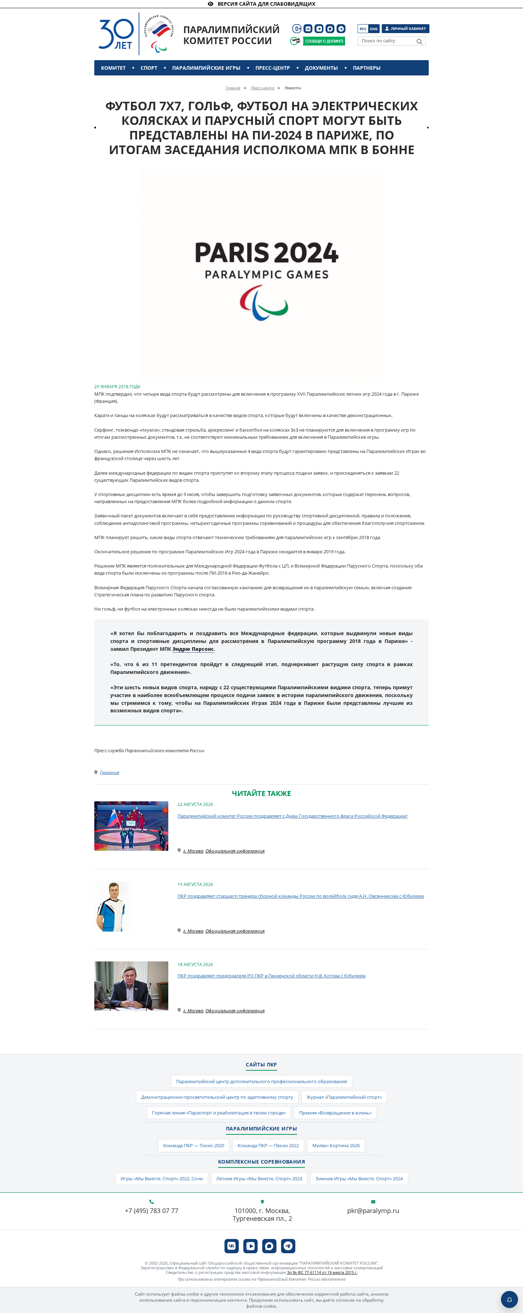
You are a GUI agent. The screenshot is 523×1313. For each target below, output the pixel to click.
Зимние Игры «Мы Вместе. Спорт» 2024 (359, 1178)
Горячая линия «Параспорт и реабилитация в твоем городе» (219, 1112)
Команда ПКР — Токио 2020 (193, 1145)
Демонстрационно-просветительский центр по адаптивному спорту (217, 1097)
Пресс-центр (272, 67)
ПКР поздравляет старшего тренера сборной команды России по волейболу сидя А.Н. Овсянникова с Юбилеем (301, 896)
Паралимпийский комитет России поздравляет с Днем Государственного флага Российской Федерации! (292, 816)
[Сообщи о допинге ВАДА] (295, 41)
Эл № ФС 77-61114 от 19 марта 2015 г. (322, 1272)
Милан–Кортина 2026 (336, 1145)
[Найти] (419, 41)
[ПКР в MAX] (330, 28)
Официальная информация (235, 851)
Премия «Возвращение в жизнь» (335, 1112)
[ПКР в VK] (307, 28)
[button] (378, 175)
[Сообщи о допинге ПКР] (323, 41)
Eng (373, 28)
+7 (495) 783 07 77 (151, 1211)
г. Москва (193, 851)
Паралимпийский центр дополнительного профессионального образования (261, 1081)
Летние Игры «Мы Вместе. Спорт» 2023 (259, 1178)
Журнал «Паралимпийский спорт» (344, 1097)
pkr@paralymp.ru (373, 1211)
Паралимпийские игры (206, 67)
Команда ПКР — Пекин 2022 (268, 1145)
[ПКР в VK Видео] (319, 28)
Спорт (149, 67)
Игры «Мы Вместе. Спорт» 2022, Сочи (162, 1178)
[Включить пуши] (509, 1299)
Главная (233, 87)
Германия (109, 772)
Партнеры (367, 67)
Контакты (116, 83)
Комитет (113, 67)
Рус (363, 28)
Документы (321, 67)
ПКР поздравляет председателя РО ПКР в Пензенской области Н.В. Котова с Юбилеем (272, 975)
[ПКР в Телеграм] (341, 28)
